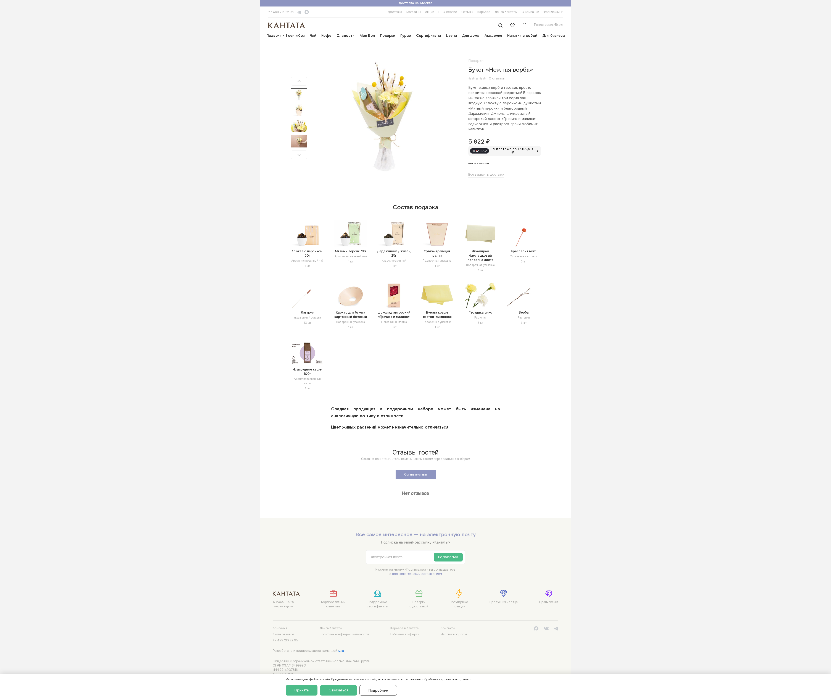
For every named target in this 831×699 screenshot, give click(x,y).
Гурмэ (405, 35)
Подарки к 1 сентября (285, 35)
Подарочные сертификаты (377, 604)
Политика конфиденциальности (344, 634)
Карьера (483, 12)
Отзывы (467, 12)
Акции (429, 12)
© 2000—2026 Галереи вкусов (283, 604)
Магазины (413, 12)
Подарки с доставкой (418, 604)
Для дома (470, 35)
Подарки (387, 35)
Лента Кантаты (506, 12)
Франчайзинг (553, 12)
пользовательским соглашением (417, 574)
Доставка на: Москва (416, 3)
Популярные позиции (459, 604)
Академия (493, 35)
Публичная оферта (404, 634)
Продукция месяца (504, 602)
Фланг (342, 651)
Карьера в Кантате (404, 628)
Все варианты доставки (486, 175)
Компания (280, 628)
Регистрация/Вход (548, 25)
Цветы (451, 35)
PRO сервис (447, 12)
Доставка (395, 12)
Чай (313, 35)
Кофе (326, 35)
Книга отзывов (283, 634)
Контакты (448, 628)
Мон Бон (367, 35)
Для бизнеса (553, 35)
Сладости (345, 35)
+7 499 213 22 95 (281, 12)
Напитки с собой (522, 35)
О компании (530, 12)
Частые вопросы (454, 634)
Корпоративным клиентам (333, 604)
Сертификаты (428, 35)
